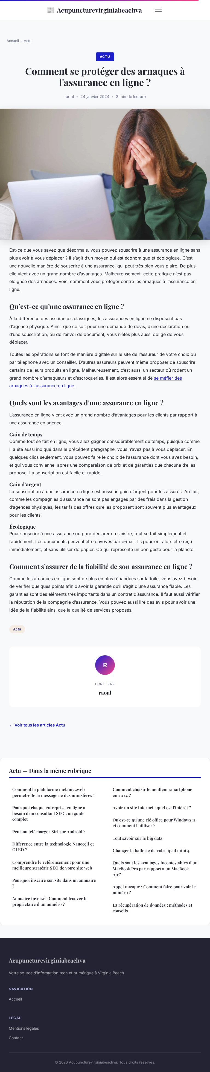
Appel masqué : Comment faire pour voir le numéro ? (154, 889)
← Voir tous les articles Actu (37, 725)
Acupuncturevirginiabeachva (94, 9)
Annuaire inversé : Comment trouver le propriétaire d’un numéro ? (50, 901)
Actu (27, 40)
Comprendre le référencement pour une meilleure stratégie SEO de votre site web (52, 865)
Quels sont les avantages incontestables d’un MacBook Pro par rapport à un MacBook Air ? (155, 868)
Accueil (13, 40)
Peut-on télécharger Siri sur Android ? (48, 831)
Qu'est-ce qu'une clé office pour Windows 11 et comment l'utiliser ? (154, 822)
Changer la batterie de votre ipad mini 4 (151, 850)
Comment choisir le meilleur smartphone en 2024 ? (152, 792)
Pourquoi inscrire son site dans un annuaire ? (54, 883)
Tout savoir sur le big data (137, 838)
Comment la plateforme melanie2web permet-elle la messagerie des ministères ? (53, 792)
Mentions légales (24, 1028)
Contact (16, 1037)
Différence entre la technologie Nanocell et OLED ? (53, 846)
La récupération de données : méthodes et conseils (152, 907)
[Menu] (158, 9)
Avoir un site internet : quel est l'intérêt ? (152, 807)
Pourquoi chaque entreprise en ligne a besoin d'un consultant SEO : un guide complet (48, 813)
